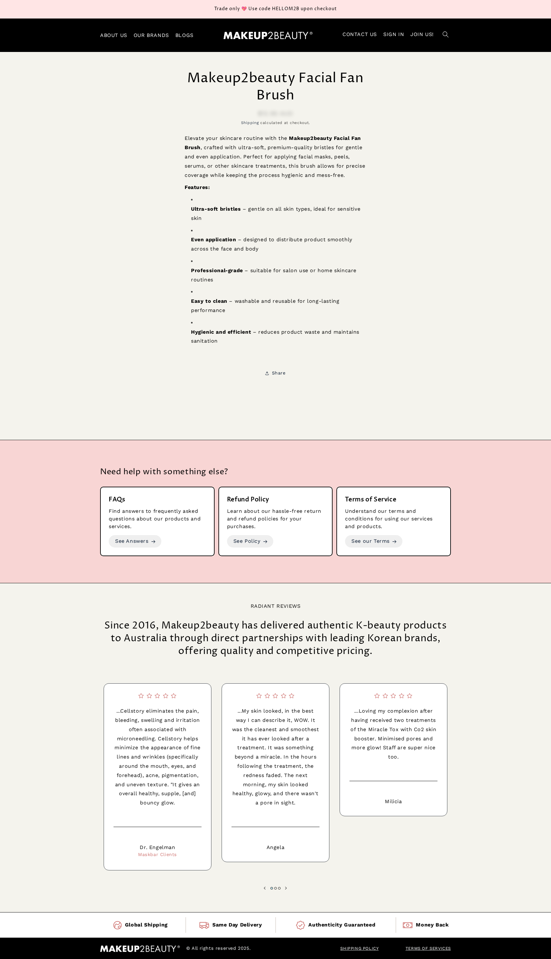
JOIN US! (422, 34)
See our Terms (370, 541)
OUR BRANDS (151, 35)
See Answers (132, 541)
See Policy (247, 541)
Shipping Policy (359, 948)
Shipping (250, 122)
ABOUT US (113, 35)
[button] (445, 35)
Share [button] (279, 372)
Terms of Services (428, 948)
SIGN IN (393, 34)
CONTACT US (359, 34)
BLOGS (184, 35)
